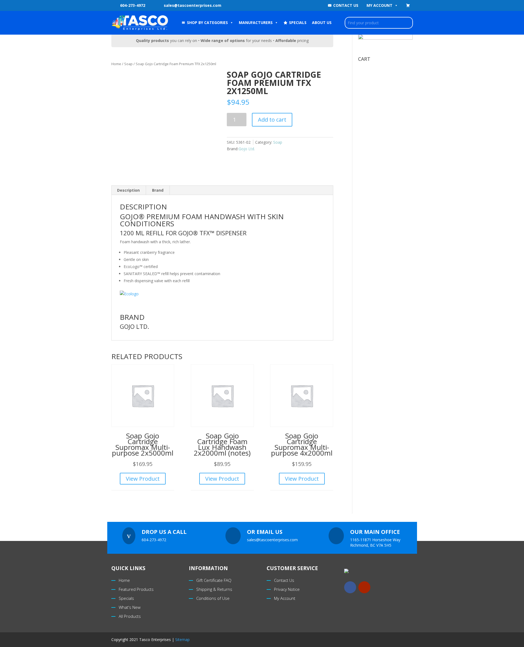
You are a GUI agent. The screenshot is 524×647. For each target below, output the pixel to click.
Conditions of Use (213, 598)
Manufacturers (256, 22)
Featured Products (136, 589)
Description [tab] (128, 190)
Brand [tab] (157, 190)
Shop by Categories (207, 22)
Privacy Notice (287, 589)
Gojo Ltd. (247, 148)
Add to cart (272, 119)
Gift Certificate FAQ (213, 580)
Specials (126, 598)
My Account (379, 5)
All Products (130, 616)
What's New (130, 607)
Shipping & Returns (214, 589)
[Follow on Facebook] (350, 587)
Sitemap (182, 639)
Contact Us (345, 5)
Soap (128, 63)
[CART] (408, 5)
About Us (322, 22)
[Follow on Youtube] (364, 587)
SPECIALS (297, 22)
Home (116, 63)
